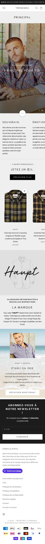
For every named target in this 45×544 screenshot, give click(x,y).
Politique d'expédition (10, 491)
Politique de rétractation (11, 487)
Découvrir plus (23, 177)
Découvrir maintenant (22, 392)
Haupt (15, 229)
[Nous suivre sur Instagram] (3, 514)
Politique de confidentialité (12, 495)
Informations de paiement (12, 478)
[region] (22, 68)
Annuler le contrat (9, 507)
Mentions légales (9, 499)
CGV (4, 483)
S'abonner (22, 437)
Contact (5, 503)
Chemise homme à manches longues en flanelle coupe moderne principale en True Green (15, 237)
